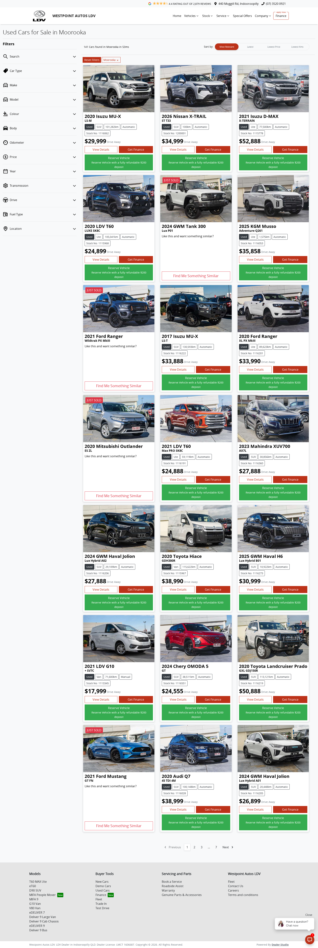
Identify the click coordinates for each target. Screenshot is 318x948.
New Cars (102, 882)
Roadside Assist (172, 886)
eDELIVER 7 (37, 912)
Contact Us (235, 886)
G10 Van (35, 904)
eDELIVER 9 (37, 926)
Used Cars (103, 890)
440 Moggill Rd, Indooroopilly (238, 4)
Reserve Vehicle (118, 162)
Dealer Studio (280, 944)
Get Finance (136, 150)
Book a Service (172, 882)
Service (221, 16)
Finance (281, 16)
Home (177, 16)
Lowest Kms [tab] (297, 46)
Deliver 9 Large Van (42, 917)
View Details (101, 150)
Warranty (168, 890)
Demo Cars (103, 886)
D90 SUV (35, 890)
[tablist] (262, 46)
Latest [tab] (250, 46)
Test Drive (102, 908)
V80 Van (34, 908)
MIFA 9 (33, 899)
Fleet (99, 899)
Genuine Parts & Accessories (182, 895)
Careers (233, 890)
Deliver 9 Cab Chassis (44, 921)
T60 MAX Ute (38, 882)
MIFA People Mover (42, 895)
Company (261, 16)
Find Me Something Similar (196, 275)
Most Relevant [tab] (227, 46)
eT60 (32, 886)
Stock (206, 16)
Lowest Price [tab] (273, 46)
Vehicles (190, 16)
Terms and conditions (243, 895)
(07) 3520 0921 (276, 4)
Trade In (101, 904)
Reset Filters (91, 60)
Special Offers (242, 16)
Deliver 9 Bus (38, 930)
